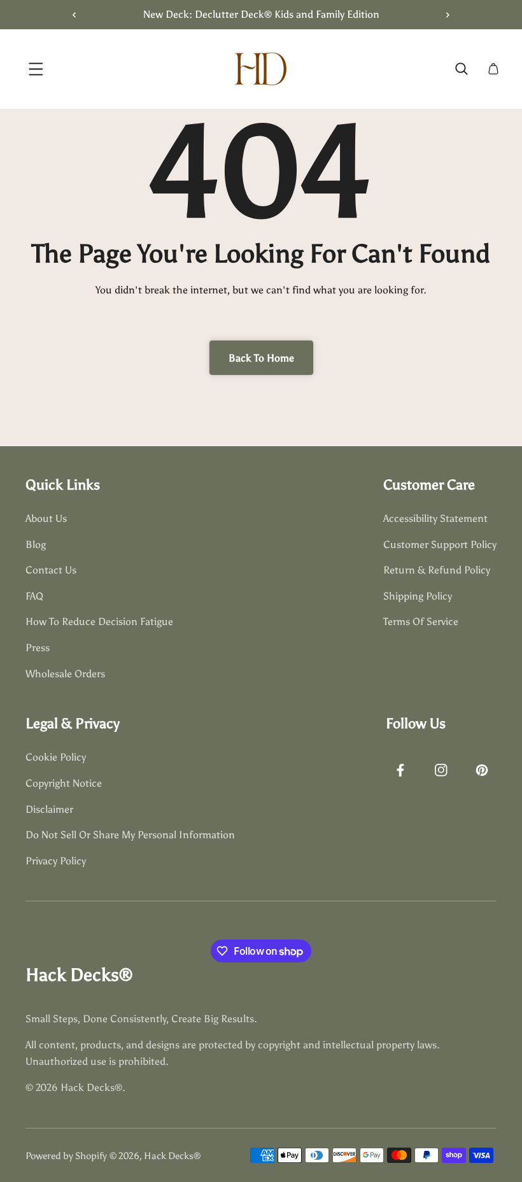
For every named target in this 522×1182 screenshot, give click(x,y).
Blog (35, 544)
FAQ (34, 596)
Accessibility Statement (435, 518)
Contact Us (50, 570)
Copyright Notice (63, 783)
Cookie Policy (55, 757)
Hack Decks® (172, 1156)
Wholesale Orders (65, 674)
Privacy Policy (55, 861)
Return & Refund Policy (436, 570)
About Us (46, 518)
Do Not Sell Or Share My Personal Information (130, 835)
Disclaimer (49, 809)
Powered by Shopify (66, 1156)
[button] (443, 14)
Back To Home (261, 358)
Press (37, 648)
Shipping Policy (417, 596)
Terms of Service (420, 622)
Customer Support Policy (440, 544)
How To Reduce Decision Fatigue (99, 622)
